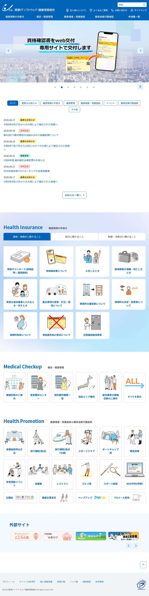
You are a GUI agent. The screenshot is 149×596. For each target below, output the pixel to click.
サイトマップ (140, 10)
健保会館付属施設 (104, 16)
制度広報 (61, 581)
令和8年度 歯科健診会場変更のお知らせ (24, 160)
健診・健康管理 (45, 16)
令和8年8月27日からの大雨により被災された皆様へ (30, 124)
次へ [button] (140, 51)
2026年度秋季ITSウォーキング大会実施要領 (26, 171)
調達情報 (87, 581)
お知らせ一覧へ (73, 195)
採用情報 (99, 581)
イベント (110, 103)
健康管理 (70, 103)
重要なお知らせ (29, 103)
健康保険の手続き (15, 16)
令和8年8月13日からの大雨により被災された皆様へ (30, 181)
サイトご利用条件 (27, 581)
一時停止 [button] (140, 86)
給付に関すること (74, 236)
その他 (74, 109)
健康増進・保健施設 (74, 16)
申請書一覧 (134, 16)
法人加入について (78, 10)
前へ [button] (9, 51)
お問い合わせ (121, 10)
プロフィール (8, 581)
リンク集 (74, 581)
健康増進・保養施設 (90, 103)
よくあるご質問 (100, 10)
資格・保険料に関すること (27, 236)
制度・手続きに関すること (122, 236)
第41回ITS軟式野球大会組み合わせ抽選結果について (31, 135)
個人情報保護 (46, 581)
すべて (13, 103)
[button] (55, 87)
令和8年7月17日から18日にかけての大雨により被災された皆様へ (36, 147)
